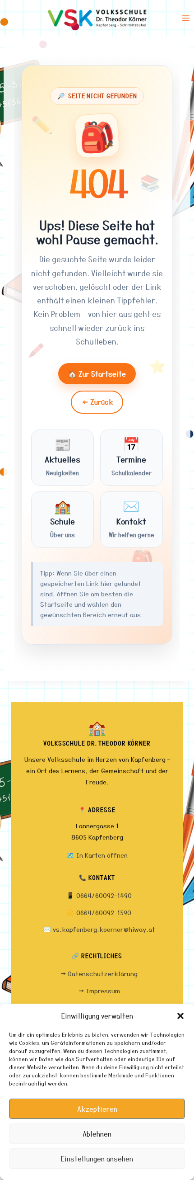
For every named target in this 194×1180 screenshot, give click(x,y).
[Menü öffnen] (185, 18)
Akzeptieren (97, 1109)
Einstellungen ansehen (97, 1159)
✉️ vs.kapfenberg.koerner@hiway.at (99, 929)
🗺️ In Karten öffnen (97, 855)
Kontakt (131, 518)
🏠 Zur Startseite (97, 374)
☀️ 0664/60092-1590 (98, 912)
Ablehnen (97, 1134)
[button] (180, 1015)
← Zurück (97, 402)
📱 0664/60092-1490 (99, 895)
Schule (62, 518)
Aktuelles (62, 456)
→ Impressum (99, 991)
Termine (131, 456)
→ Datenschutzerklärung (99, 973)
